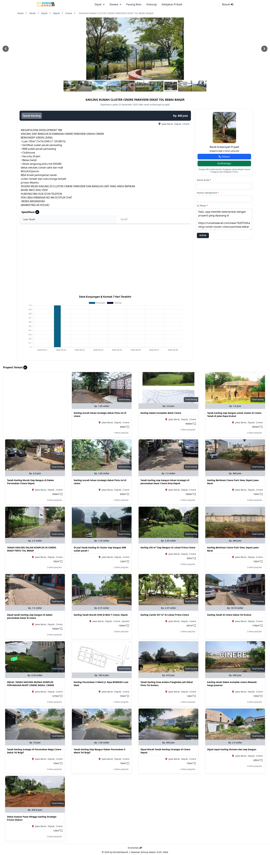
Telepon (225, 156)
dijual (98, 4)
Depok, (178, 123)
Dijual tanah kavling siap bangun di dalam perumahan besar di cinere (29, 616)
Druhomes (133, 847)
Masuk (226, 4)
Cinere (68, 13)
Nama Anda (204, 179)
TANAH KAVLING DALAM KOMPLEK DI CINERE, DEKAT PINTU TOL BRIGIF (32, 549)
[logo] (46, 4)
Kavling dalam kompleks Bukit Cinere (160, 412)
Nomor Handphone (208, 192)
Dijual (44, 13)
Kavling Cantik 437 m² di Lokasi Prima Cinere (164, 614)
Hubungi (151, 4)
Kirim (203, 235)
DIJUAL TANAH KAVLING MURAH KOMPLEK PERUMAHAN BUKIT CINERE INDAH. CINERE (30, 684)
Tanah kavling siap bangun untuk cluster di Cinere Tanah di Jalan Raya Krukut (234, 414)
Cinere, (117, 621)
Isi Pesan (202, 205)
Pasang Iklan (133, 4)
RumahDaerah (120, 852)
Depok (56, 13)
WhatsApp (225, 163)
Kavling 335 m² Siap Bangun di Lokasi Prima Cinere (167, 547)
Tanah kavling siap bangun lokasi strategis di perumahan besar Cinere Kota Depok (164, 482)
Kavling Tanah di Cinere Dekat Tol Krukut (229, 614)
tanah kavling (32, 115)
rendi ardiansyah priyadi (224, 147)
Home (21, 13)
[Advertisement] (35, 394)
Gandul (125, 621)
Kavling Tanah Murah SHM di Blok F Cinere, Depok (101, 614)
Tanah (32, 13)
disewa (114, 4)
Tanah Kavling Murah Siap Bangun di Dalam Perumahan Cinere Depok (30, 482)
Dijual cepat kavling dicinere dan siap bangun (231, 749)
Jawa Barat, (167, 123)
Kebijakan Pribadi (172, 4)
